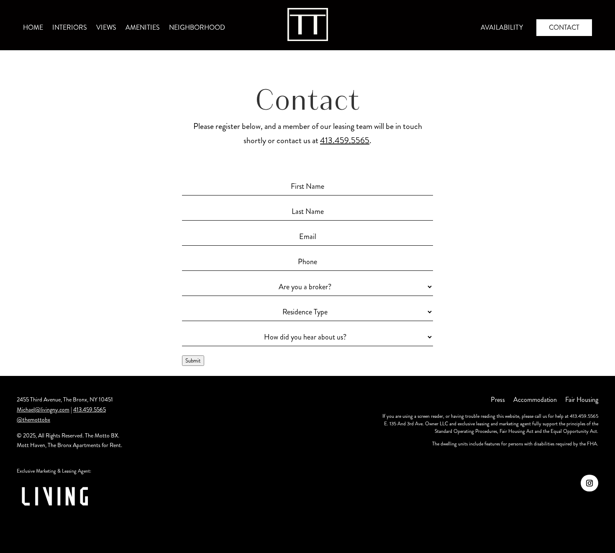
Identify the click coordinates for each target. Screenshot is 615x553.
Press (498, 399)
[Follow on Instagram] (589, 483)
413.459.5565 (344, 140)
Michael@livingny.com (43, 409)
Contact (564, 27)
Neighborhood (197, 28)
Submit (193, 361)
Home (33, 28)
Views (106, 28)
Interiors (69, 28)
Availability (502, 28)
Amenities (143, 28)
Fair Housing (581, 399)
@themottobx (33, 419)
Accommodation (535, 399)
